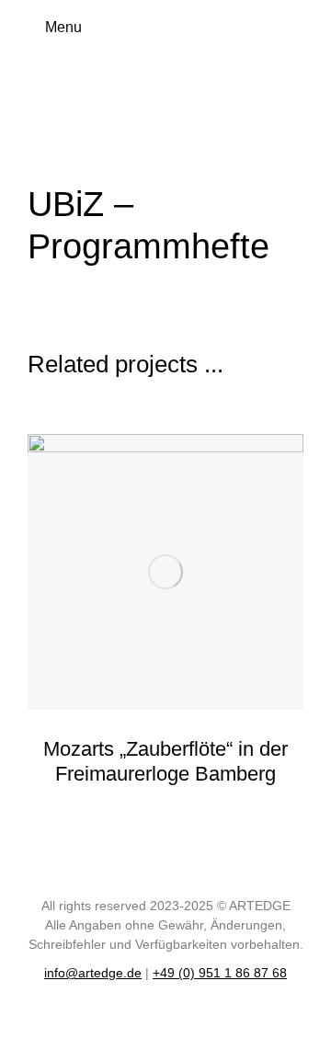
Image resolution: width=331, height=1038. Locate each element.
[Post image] (165, 572)
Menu (63, 27)
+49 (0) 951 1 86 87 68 (220, 972)
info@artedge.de (93, 972)
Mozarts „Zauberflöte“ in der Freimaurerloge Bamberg (165, 760)
